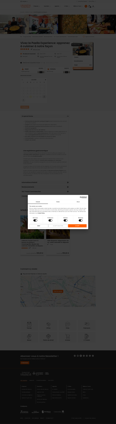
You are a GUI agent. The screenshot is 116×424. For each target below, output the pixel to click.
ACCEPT (77, 225)
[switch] (50, 220)
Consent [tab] (38, 201)
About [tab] (78, 201)
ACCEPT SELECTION (58, 225)
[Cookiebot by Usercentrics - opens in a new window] (81, 197)
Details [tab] (58, 201)
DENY (38, 225)
